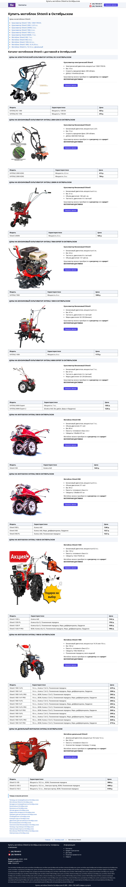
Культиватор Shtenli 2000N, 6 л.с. (24, 28)
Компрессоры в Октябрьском (19, 818)
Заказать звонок (70, 85)
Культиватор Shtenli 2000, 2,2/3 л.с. (25, 25)
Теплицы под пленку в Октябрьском (22, 827)
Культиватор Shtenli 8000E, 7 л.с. (24, 35)
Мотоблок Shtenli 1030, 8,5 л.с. (23, 42)
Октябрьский (59, 840)
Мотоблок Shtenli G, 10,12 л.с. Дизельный (27, 47)
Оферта (68, 857)
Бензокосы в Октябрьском (18, 808)
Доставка (69, 853)
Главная (47, 840)
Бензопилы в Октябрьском (19, 806)
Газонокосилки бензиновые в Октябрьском (24, 825)
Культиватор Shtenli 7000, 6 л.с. (23, 30)
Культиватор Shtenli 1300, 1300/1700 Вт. (26, 23)
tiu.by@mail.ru (18, 861)
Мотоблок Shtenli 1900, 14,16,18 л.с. (25, 44)
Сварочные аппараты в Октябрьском (22, 812)
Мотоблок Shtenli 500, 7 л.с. (22, 37)
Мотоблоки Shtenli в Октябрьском (21, 802)
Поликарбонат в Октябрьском (20, 816)
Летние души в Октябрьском (19, 810)
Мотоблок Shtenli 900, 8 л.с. (22, 40)
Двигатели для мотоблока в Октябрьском (23, 821)
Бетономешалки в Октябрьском (20, 823)
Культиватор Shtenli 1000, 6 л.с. (23, 32)
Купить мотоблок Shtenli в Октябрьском (63, 1)
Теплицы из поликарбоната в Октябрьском (24, 800)
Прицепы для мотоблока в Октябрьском (23, 814)
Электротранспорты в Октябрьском (22, 829)
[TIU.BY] (11, 5)
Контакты (22, 5)
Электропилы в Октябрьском (19, 833)
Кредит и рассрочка (72, 851)
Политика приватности (73, 855)
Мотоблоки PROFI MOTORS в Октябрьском (24, 831)
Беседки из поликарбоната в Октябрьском (24, 804)
